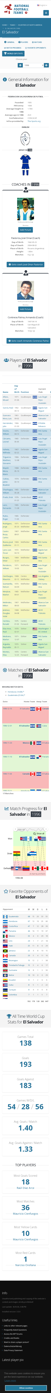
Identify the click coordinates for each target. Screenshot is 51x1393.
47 (29, 926)
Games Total (25, 1036)
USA (10, 941)
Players (24, 42)
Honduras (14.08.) (16, 691)
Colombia (13, 994)
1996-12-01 (7, 725)
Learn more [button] (10, 1380)
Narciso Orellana (25, 1265)
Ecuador (12, 980)
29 (29, 941)
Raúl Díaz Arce (25, 1188)
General (10, 42)
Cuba (11, 985)
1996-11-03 (7, 773)
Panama (12, 931)
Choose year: (21, 59)
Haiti (11, 945)
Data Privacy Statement (13, 1350)
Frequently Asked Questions (15, 1330)
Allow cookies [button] (26, 1388)
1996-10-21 (7, 790)
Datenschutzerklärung (13, 1346)
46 (29, 931)
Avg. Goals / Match (25, 1121)
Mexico (12, 936)
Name (5, 392)
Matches (38, 42)
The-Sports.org (34, 121)
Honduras (13, 921)
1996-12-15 (7, 708)
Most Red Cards (26, 1252)
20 (29, 955)
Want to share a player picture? (16, 1342)
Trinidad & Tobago (17, 965)
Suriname (13, 970)
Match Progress (13, 48)
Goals (25, 1058)
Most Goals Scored (25, 1175)
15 (29, 960)
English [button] (43, 5)
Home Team (29, 701)
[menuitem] (30, 829)
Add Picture (25, 229)
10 (29, 975)
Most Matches (25, 1201)
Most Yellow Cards (25, 1227)
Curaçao (12, 989)
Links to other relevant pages (15, 1326)
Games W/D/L (25, 1100)
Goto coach (26, 264)
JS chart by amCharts (37, 874)
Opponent (8, 909)
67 (29, 921)
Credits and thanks (11, 1338)
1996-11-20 (7, 743)
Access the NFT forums (13, 1334)
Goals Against (25, 1079)
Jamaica (12, 950)
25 (29, 945)
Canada (12, 955)
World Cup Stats (15, 53)
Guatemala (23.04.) (16, 695)
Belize (11, 975)
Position (25, 392)
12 (29, 970)
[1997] (46, 65)
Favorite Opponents (36, 48)
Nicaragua (13, 960)
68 (29, 916)
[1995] (20, 65)
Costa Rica (13, 926)
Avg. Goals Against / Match (25, 1142)
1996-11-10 (7, 756)
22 (29, 950)
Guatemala (13, 916)
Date (5, 701)
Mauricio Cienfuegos (25, 1213)
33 (29, 936)
